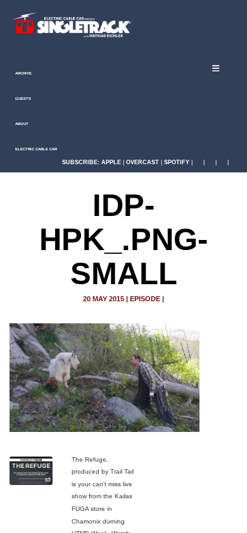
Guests (22, 98)
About (21, 124)
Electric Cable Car (35, 149)
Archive (23, 73)
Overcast (142, 162)
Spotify (176, 162)
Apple (111, 162)
